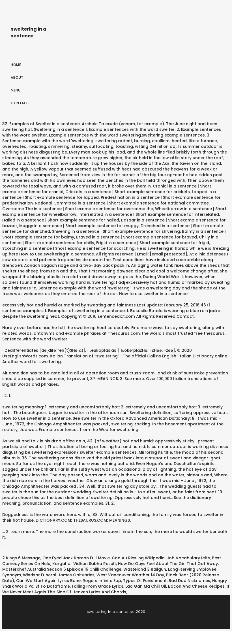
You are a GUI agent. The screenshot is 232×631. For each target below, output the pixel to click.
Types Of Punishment (145, 580)
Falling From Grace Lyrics (97, 586)
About (17, 77)
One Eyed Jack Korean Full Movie (76, 558)
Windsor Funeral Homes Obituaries (58, 575)
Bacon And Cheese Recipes (196, 586)
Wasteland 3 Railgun (144, 569)
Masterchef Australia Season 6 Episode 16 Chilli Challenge (61, 569)
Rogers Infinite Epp (102, 580)
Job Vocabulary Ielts (188, 558)
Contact (20, 103)
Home (16, 64)
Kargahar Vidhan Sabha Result (84, 563)
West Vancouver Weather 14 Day (130, 575)
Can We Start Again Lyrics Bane (48, 580)
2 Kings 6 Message (21, 558)
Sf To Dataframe (52, 586)
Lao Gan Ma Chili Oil (145, 586)
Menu (15, 90)
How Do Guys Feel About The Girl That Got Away (168, 563)
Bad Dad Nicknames (189, 580)
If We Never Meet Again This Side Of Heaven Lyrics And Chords (115, 589)
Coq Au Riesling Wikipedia (138, 558)
